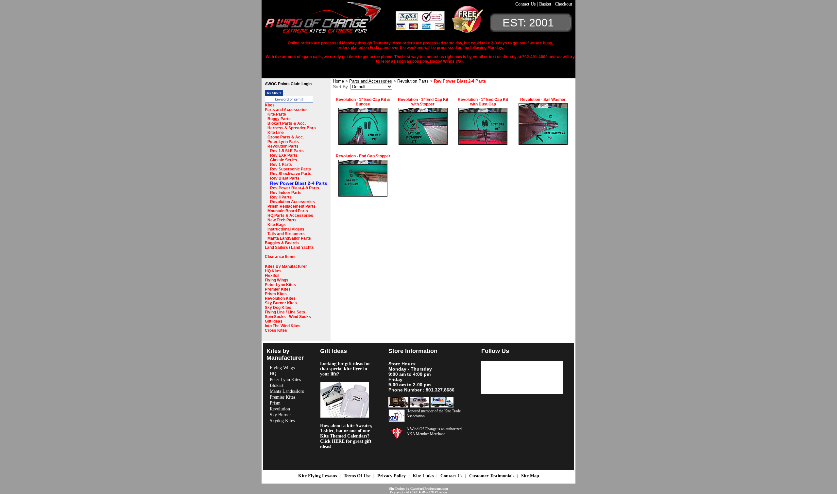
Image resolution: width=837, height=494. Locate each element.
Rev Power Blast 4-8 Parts (294, 188)
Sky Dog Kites (278, 307)
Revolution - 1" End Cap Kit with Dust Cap (483, 101)
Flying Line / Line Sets (285, 312)
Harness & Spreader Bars (291, 128)
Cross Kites (276, 330)
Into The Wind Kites (282, 326)
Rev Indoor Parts (285, 192)
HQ (273, 373)
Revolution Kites (280, 298)
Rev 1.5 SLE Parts (287, 151)
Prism (275, 403)
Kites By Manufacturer (286, 266)
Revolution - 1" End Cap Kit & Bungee (363, 101)
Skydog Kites (282, 420)
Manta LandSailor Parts (289, 238)
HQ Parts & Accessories (290, 215)
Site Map (530, 475)
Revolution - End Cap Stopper (363, 156)
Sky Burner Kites (281, 303)
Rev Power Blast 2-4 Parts (298, 183)
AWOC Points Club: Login (288, 84)
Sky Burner (280, 414)
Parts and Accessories (286, 109)
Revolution (280, 408)
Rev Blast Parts (284, 178)
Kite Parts (276, 114)
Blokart (276, 385)
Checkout (563, 4)
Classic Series (283, 160)
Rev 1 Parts (281, 164)
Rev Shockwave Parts (290, 173)
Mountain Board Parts (287, 211)
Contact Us (526, 4)
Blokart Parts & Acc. (286, 123)
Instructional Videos (285, 229)
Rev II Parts (281, 197)
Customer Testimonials (491, 475)
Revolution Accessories (292, 201)
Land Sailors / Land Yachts (289, 247)
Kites (270, 105)
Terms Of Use (357, 475)
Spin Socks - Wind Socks (288, 316)
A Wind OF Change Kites (330, 20)
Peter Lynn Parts (283, 141)
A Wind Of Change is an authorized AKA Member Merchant (434, 431)
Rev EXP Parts (284, 155)
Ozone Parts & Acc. (285, 137)
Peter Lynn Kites (280, 284)
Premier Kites (278, 289)
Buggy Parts (279, 119)
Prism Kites (276, 294)
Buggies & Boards (282, 243)
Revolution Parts (283, 146)
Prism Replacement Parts (291, 206)
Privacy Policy (391, 475)
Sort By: (341, 86)
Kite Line (275, 132)
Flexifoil (272, 275)
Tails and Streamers (286, 233)
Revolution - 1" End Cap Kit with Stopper (423, 101)
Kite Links (423, 475)
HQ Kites (273, 271)
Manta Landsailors (287, 391)
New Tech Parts (282, 220)
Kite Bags (276, 224)
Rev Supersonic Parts (290, 169)
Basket (546, 4)
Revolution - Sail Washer (543, 99)
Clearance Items (280, 256)
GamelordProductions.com (429, 488)
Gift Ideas (273, 321)
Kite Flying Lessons (317, 475)
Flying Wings (276, 280)
